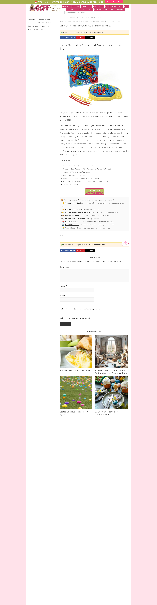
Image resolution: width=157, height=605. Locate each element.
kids (124, 129)
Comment (65, 267)
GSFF (45, 8)
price (112, 222)
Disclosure (96, 22)
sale (98, 113)
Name (63, 286)
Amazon (63, 113)
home (84, 151)
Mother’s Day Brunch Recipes (75, 370)
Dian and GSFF (39, 29)
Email (63, 296)
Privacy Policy (116, 22)
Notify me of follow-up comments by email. (80, 309)
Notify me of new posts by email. (75, 318)
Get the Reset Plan (114, 2)
